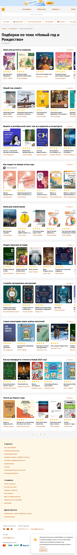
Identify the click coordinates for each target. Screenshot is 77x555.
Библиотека (41, 9)
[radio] (4, 72)
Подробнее (43, 547)
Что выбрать (26, 9)
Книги (7, 22)
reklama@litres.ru (9, 538)
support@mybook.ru (37, 529)
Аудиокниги (19, 22)
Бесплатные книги (35, 22)
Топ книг (62, 22)
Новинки (50, 22)
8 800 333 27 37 (23, 529)
